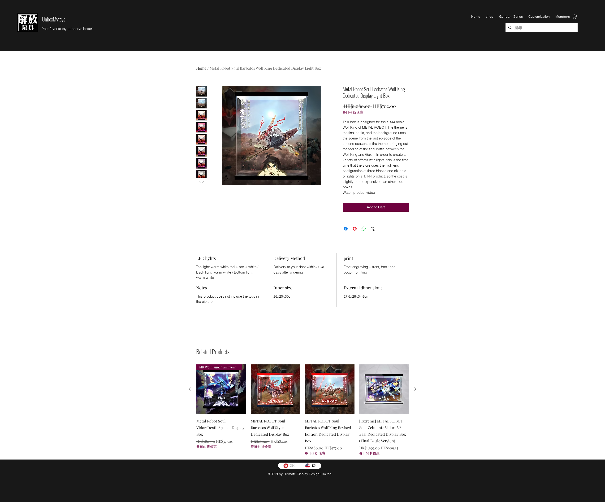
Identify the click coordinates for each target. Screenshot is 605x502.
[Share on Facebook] (346, 229)
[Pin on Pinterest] (355, 229)
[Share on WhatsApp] (364, 229)
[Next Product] (415, 389)
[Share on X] (373, 229)
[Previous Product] (189, 389)
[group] (302, 410)
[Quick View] (275, 389)
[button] (575, 16)
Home (201, 68)
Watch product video (359, 192)
